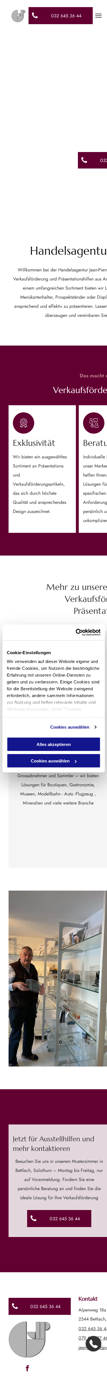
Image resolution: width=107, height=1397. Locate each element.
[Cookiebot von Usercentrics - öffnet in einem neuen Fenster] (76, 632)
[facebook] (27, 1369)
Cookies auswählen (70, 727)
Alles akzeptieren (54, 744)
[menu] (98, 15)
